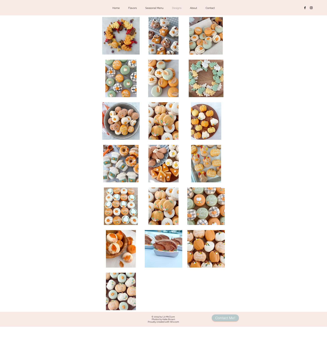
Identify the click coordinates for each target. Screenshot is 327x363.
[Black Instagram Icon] (311, 8)
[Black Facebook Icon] (305, 8)
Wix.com (174, 322)
